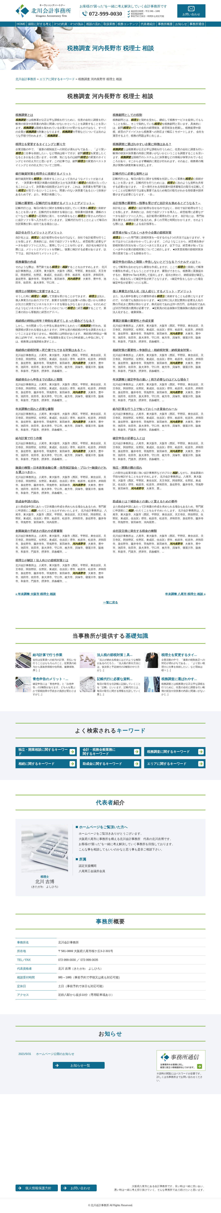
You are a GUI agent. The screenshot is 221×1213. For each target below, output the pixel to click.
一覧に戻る (110, 602)
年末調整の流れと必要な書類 (35, 409)
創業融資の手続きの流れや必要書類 (39, 531)
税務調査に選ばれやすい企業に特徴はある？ (142, 144)
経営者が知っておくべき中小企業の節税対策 (142, 232)
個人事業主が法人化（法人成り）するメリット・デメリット (152, 291)
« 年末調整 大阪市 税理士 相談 (36, 594)
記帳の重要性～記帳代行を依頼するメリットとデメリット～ (55, 203)
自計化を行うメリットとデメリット (39, 232)
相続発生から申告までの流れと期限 (39, 379)
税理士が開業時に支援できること (38, 291)
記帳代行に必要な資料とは (130, 173)
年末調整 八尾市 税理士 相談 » (185, 594)
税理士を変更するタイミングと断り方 (40, 144)
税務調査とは (24, 115)
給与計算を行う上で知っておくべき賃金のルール (145, 409)
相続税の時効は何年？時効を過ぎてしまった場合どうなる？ (55, 320)
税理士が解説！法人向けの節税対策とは (42, 560)
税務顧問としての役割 (127, 115)
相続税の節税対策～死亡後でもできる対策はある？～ (51, 350)
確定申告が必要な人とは (129, 438)
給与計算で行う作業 (29, 438)
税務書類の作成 (26, 262)
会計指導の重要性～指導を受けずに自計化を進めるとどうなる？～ (157, 203)
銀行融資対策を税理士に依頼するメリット (43, 173)
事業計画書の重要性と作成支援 (133, 320)
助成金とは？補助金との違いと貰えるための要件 (145, 501)
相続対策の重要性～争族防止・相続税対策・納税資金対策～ (152, 350)
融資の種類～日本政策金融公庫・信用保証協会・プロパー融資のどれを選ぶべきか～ (61, 470)
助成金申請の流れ (27, 501)
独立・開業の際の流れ (127, 467)
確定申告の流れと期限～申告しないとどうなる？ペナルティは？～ (157, 262)
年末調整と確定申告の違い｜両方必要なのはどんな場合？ (151, 379)
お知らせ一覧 (80, 1065)
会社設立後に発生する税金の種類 (135, 531)
